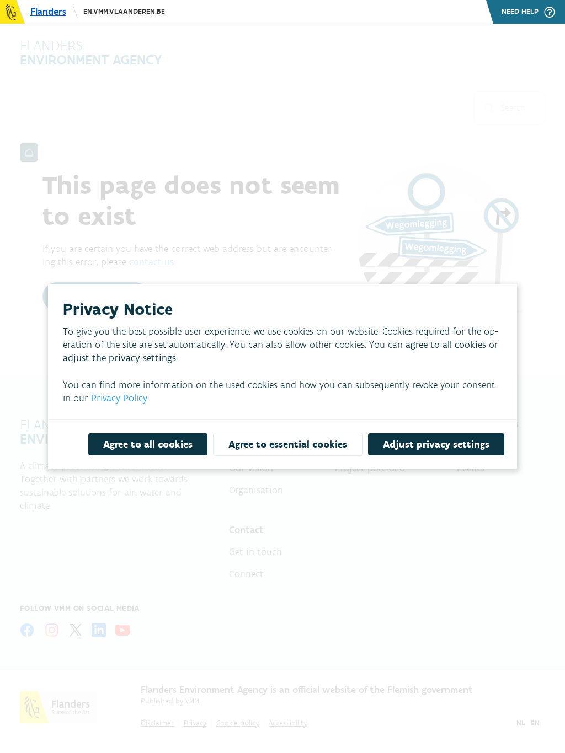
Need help (520, 11)
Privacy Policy (119, 398)
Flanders (48, 11)
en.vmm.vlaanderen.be (124, 11)
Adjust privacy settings (436, 444)
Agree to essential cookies (287, 444)
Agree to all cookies (148, 444)
